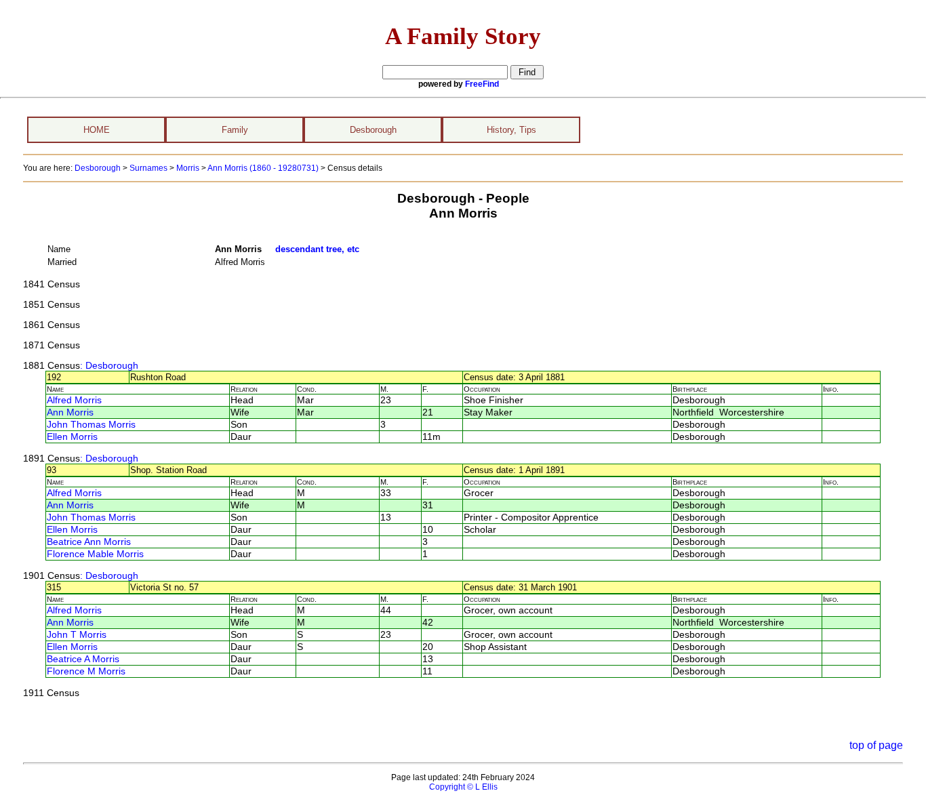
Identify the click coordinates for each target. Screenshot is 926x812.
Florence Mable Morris (95, 554)
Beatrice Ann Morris (89, 542)
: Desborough (109, 366)
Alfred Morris (74, 400)
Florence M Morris (86, 671)
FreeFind (482, 84)
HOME (96, 130)
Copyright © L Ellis (463, 787)
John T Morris (76, 635)
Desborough (373, 130)
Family (235, 130)
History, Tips (511, 130)
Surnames (148, 168)
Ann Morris (70, 412)
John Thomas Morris (91, 425)
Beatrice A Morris (83, 659)
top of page (876, 745)
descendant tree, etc (317, 249)
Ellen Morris (72, 437)
